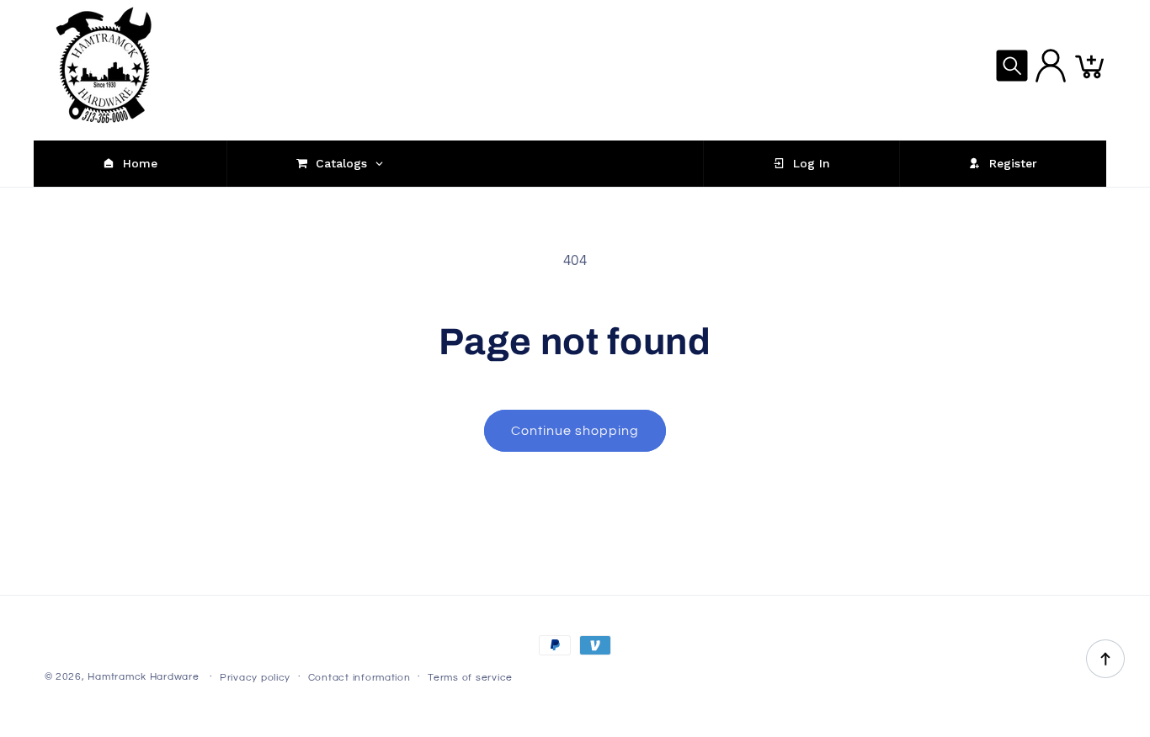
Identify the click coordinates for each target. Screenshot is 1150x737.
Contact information (359, 677)
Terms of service (470, 677)
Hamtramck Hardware (143, 676)
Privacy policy (255, 677)
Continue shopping (575, 430)
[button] (1012, 65)
